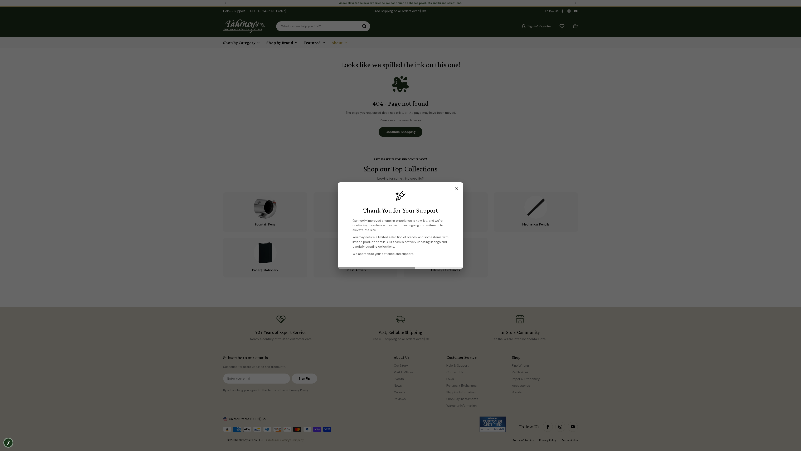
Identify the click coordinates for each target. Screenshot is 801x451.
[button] (8, 443)
